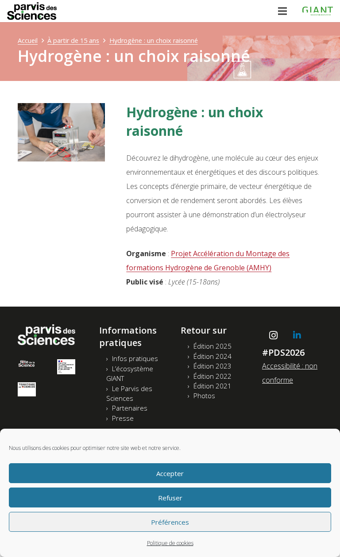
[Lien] (32, 11)
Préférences (170, 522)
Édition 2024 (212, 356)
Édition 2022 (212, 376)
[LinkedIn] (297, 335)
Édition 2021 (212, 385)
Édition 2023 (212, 365)
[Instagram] (273, 335)
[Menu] (282, 11)
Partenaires (129, 407)
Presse (123, 418)
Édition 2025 (212, 346)
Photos (204, 395)
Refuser (170, 497)
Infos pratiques (135, 358)
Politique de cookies (170, 543)
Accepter (170, 473)
